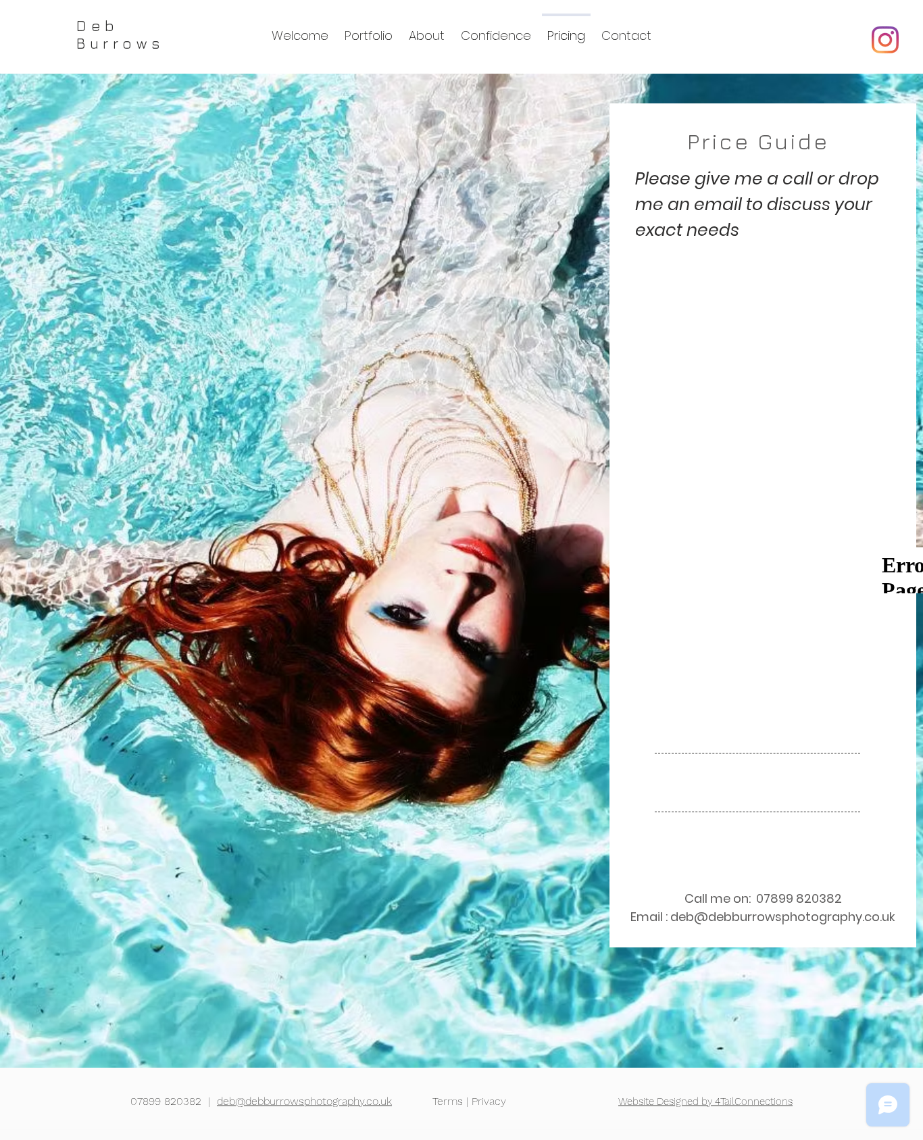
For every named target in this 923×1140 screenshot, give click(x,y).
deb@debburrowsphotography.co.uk (782, 916)
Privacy (489, 1101)
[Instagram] (885, 39)
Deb (97, 25)
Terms (447, 1101)
